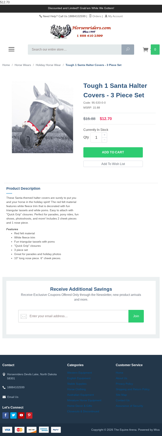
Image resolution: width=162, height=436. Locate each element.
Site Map (121, 394)
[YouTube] (21, 415)
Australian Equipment (80, 394)
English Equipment (78, 378)
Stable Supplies (77, 383)
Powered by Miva (149, 429)
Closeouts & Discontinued (83, 411)
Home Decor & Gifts (79, 405)
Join (136, 316)
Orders (96, 16)
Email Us (12, 396)
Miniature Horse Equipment (84, 400)
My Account (115, 16)
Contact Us (123, 400)
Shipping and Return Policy (133, 389)
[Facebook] (5, 415)
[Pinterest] (29, 415)
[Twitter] (13, 415)
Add (113, 152)
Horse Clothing (76, 389)
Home (6, 65)
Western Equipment (79, 372)
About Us (121, 378)
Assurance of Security (129, 405)
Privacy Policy (124, 383)
